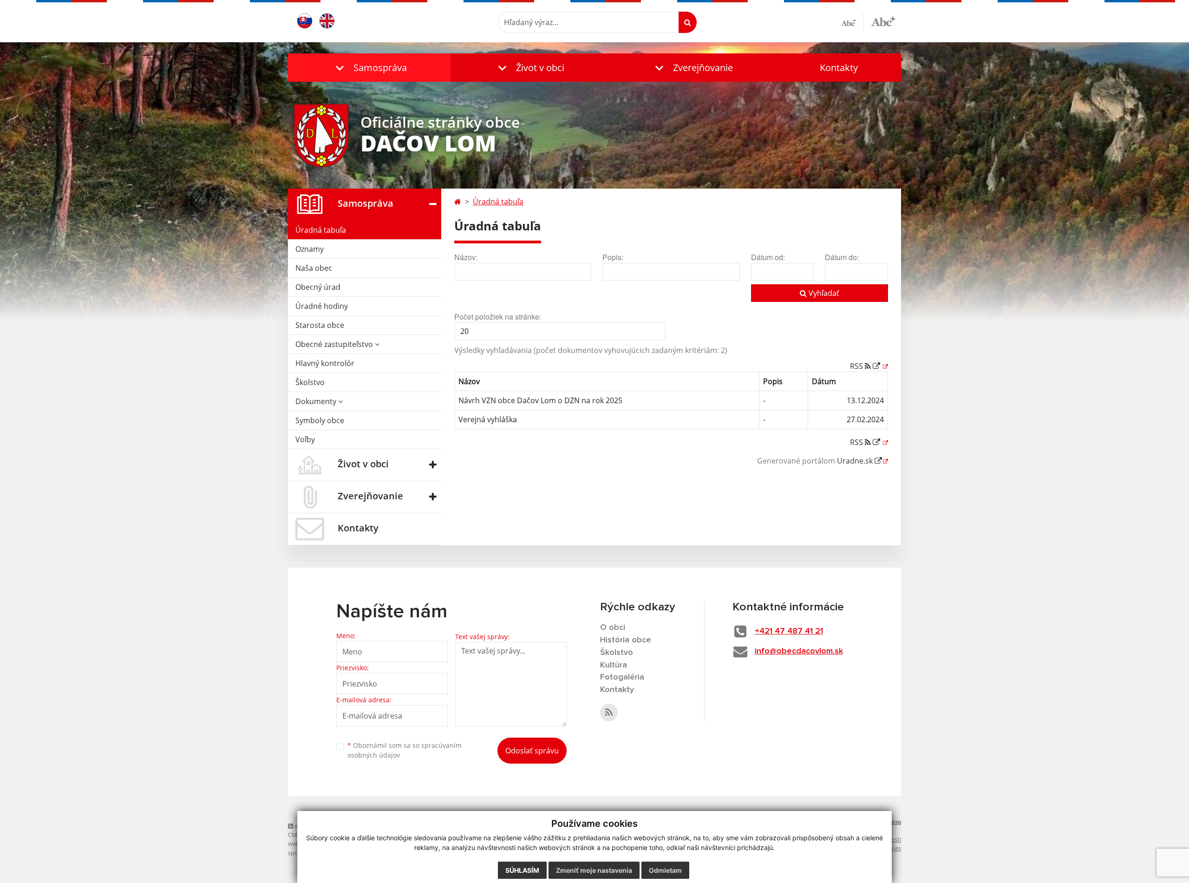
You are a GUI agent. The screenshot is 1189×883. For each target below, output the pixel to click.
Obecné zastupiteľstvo (335, 344)
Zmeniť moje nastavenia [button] (594, 870)
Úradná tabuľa (320, 230)
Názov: (465, 257)
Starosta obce (319, 325)
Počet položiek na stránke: (497, 316)
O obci (612, 627)
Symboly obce (319, 420)
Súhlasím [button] (522, 870)
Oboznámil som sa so (404, 750)
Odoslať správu (532, 751)
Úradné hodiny (321, 306)
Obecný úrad (317, 287)
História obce (625, 640)
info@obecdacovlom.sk (799, 651)
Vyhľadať (823, 293)
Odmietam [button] (665, 870)
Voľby (305, 439)
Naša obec (313, 268)
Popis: (612, 257)
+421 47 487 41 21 (789, 631)
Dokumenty (316, 401)
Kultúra (613, 665)
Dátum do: (842, 257)
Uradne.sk (856, 461)
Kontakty (839, 67)
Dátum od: (768, 257)
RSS (857, 366)
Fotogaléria (622, 677)
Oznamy (309, 249)
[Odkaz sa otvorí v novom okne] (609, 712)
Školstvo (310, 382)
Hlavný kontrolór (324, 363)
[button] (369, 67)
